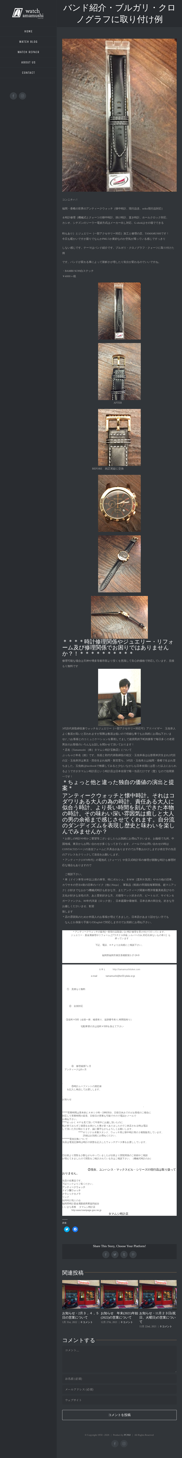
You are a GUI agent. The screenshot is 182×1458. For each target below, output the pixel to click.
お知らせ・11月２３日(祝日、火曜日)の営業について (119, 1317)
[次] (174, 1304)
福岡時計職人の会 (71, 1200)
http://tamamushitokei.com (126, 969)
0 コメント (88, 1322)
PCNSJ (127, 1435)
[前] (64, 1304)
